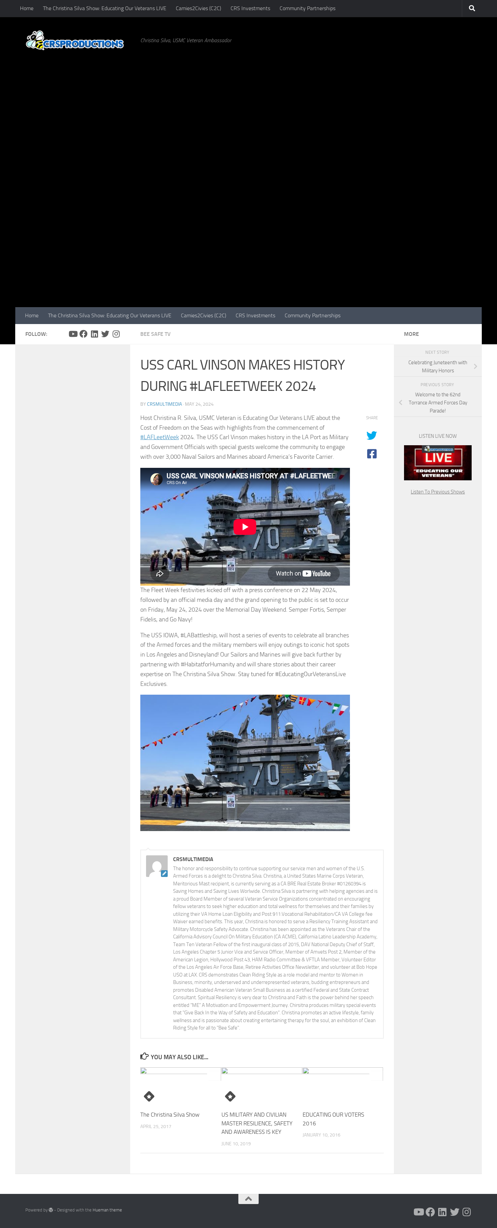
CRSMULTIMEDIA (164, 404)
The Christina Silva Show (169, 1114)
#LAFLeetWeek (159, 437)
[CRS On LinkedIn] (94, 334)
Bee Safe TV (155, 334)
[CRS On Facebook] (83, 334)
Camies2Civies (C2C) (198, 8)
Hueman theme (107, 1209)
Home (26, 8)
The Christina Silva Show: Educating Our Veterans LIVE (104, 8)
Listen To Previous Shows (438, 492)
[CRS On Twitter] (105, 334)
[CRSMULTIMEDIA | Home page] (79, 40)
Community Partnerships (307, 8)
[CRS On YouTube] (73, 334)
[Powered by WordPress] (51, 1210)
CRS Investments (250, 8)
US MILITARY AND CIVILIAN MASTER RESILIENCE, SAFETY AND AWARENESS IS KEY (256, 1123)
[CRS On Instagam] (116, 334)
